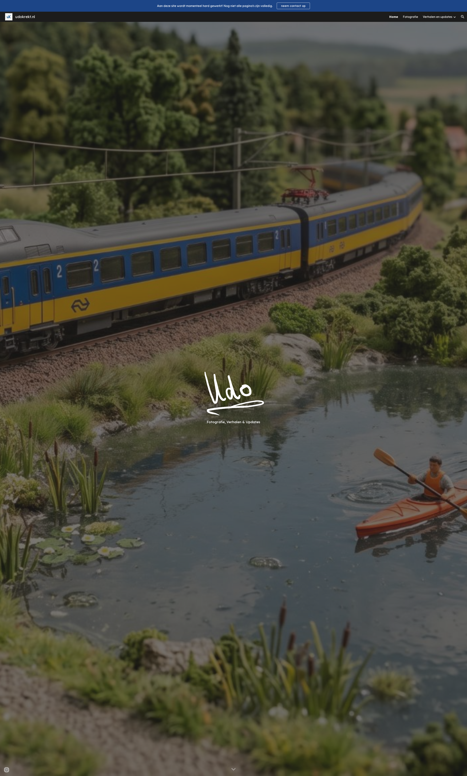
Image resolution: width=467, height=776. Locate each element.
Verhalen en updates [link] (437, 17)
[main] (233, 422)
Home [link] (393, 17)
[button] (462, 16)
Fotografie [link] (410, 17)
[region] (233, 6)
